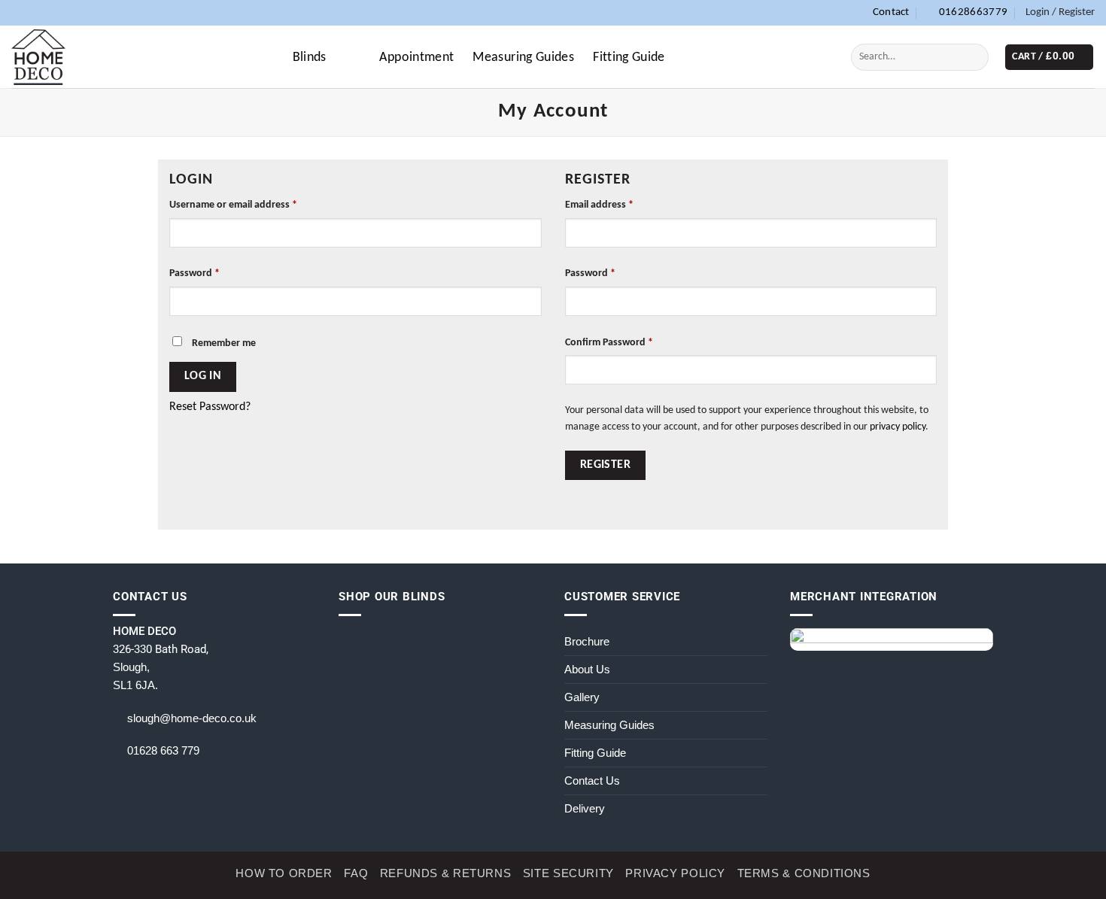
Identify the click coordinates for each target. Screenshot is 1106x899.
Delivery (584, 808)
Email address (599, 205)
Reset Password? (210, 407)
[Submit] (973, 57)
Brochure (586, 641)
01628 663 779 (163, 750)
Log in (203, 376)
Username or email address (233, 205)
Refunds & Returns (445, 873)
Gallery (582, 697)
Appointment (416, 57)
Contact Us (592, 780)
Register (605, 465)
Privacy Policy (675, 873)
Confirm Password (609, 342)
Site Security (568, 873)
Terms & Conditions (804, 873)
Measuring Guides (523, 57)
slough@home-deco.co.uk (192, 718)
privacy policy (897, 427)
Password (194, 273)
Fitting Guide (629, 57)
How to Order (283, 873)
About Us (587, 669)
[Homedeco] (38, 56)
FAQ (356, 873)
